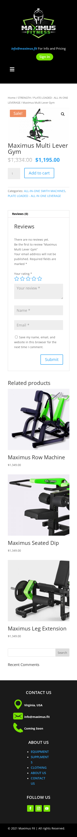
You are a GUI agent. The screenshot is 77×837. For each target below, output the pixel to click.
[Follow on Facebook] (30, 808)
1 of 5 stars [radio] (16, 278)
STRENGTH (24, 97)
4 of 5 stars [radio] (33, 278)
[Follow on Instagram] (38, 808)
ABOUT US (38, 773)
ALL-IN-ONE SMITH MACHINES (44, 191)
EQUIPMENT (40, 752)
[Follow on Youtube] (47, 808)
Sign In (44, 57)
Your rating (23, 274)
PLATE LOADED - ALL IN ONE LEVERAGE (34, 196)
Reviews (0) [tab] (20, 214)
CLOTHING (39, 767)
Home (11, 97)
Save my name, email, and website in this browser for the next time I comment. (35, 342)
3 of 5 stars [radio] (28, 278)
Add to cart (39, 173)
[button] (63, 114)
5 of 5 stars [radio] (39, 278)
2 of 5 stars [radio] (22, 278)
